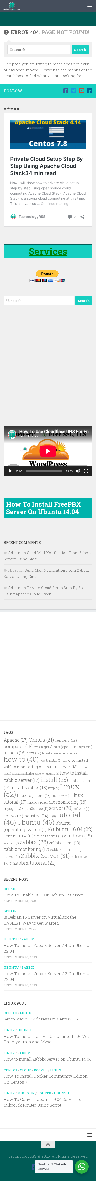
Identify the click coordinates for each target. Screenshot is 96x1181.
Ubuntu (36, 822)
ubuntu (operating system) (37, 826)
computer (18, 746)
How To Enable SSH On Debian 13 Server (43, 895)
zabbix (34, 842)
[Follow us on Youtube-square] (81, 91)
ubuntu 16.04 (72, 829)
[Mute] (78, 471)
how (34, 753)
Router (44, 1093)
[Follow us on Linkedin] (89, 91)
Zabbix (28, 939)
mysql (12, 808)
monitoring (71, 802)
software (81, 809)
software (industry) (26, 815)
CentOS (10, 1013)
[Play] (10, 471)
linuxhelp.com (34, 795)
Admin (14, 552)
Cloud (25, 1070)
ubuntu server (48, 836)
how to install (51, 760)
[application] (48, 451)
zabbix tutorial (34, 862)
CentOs (41, 739)
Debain (10, 889)
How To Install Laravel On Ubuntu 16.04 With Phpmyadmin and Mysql (48, 1039)
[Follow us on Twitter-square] (74, 91)
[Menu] (90, 6)
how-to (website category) (63, 753)
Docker (41, 1070)
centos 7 (66, 740)
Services (48, 251)
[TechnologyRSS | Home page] (14, 6)
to (52, 816)
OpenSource (35, 808)
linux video (41, 802)
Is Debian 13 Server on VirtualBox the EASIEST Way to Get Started (40, 920)
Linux (25, 1013)
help (17, 753)
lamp (53, 788)
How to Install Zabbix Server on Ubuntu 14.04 (48, 1059)
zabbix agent (64, 842)
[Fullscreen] (85, 471)
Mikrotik (26, 1093)
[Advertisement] (50, 18)
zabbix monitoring (26, 849)
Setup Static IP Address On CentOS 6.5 (41, 1019)
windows (78, 835)
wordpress (11, 843)
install (54, 779)
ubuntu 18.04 (18, 835)
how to (21, 759)
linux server (62, 796)
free (38, 747)
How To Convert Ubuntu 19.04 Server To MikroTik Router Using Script (42, 1102)
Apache (16, 740)
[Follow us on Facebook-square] (66, 91)
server (61, 808)
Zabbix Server (45, 855)
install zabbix (29, 787)
